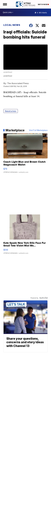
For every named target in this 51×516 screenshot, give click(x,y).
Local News (11, 25)
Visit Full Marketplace (38, 130)
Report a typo (10, 111)
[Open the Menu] (4, 4)
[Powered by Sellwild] (43, 298)
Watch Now (43, 4)
